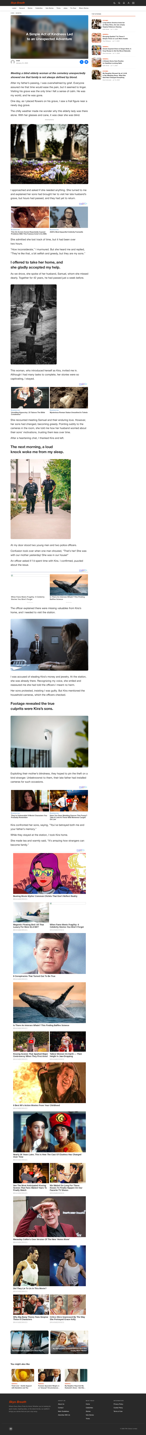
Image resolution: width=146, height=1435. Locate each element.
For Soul (73, 8)
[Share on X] (82, 62)
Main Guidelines (63, 1411)
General (22, 8)
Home (12, 13)
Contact (60, 1408)
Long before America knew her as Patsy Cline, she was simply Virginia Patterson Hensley (114, 25)
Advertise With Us (64, 1415)
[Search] (119, 3)
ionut (18, 60)
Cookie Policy (118, 1408)
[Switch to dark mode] (114, 3)
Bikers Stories (83, 8)
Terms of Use (118, 1411)
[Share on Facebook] (86, 62)
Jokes (65, 8)
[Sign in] (128, 3)
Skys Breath (17, 3)
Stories (30, 8)
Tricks (58, 8)
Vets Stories (50, 8)
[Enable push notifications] (124, 3)
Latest (14, 8)
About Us (61, 1404)
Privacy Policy (118, 1404)
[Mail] (11, 1429)
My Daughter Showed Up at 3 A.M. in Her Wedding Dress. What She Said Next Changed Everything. (115, 75)
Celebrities (39, 8)
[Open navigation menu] (133, 3)
